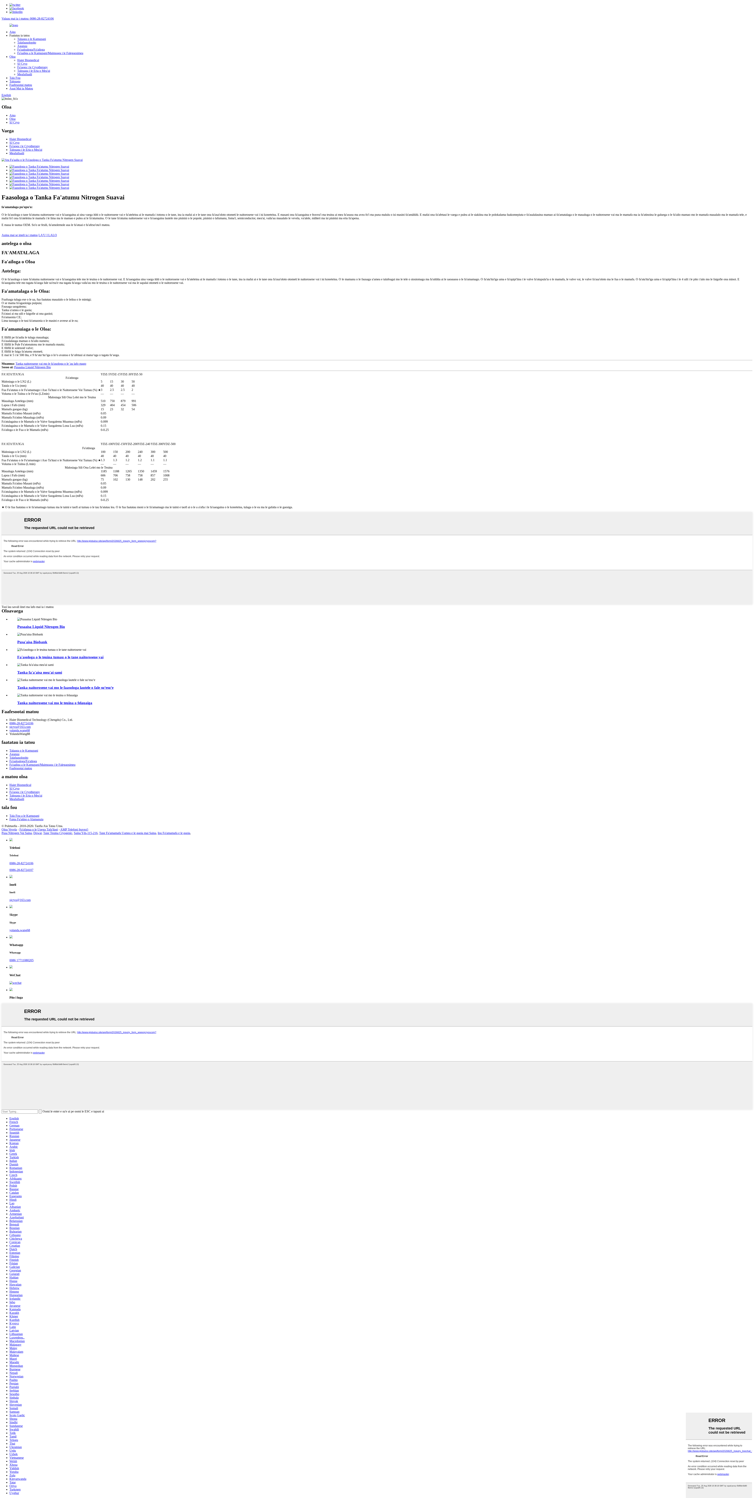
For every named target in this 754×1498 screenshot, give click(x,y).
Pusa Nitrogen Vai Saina (17, 833)
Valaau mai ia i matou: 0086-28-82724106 (28, 18)
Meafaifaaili (24, 74)
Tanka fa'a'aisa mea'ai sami (39, 672)
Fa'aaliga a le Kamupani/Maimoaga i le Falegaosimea (50, 53)
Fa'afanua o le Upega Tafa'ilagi (38, 829)
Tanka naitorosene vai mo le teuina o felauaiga (54, 703)
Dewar (37, 833)
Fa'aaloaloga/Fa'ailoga (31, 49)
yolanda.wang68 (19, 930)
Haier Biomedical (28, 60)
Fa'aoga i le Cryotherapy (32, 67)
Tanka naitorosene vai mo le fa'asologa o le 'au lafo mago (51, 363)
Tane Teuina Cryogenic (57, 833)
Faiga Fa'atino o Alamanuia (26, 819)
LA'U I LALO (47, 235)
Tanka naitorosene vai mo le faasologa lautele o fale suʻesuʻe (65, 687)
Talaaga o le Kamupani (31, 39)
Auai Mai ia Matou (21, 88)
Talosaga (14, 81)
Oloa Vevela (9, 829)
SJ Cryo (22, 63)
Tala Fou (14, 78)
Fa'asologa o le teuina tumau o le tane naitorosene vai (60, 657)
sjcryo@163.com (20, 726)
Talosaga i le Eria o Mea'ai (33, 70)
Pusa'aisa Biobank (32, 642)
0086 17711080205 (21, 960)
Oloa (12, 56)
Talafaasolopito (26, 42)
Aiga (12, 32)
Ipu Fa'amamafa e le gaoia (174, 833)
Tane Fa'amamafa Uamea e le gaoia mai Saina (127, 833)
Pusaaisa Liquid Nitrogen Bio (32, 367)
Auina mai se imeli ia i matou (20, 235)
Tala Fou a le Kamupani (24, 815)
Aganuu (22, 46)
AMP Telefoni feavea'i (74, 829)
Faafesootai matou (20, 85)
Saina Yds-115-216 (86, 833)
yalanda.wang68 (19, 730)
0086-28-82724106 (21, 723)
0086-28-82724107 (21, 870)
